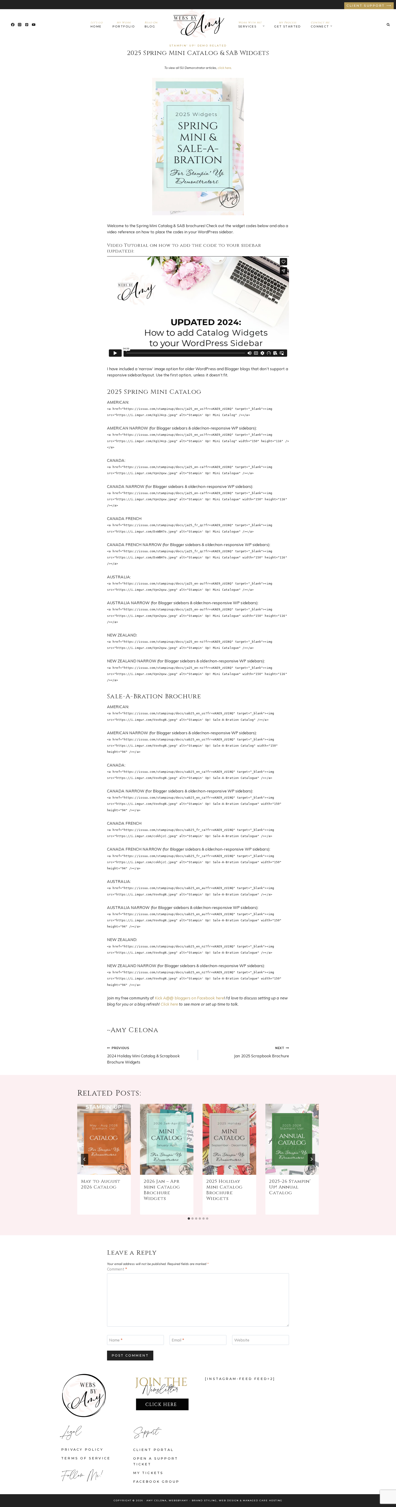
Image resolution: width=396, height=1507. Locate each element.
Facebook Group (156, 1482)
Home (97, 24)
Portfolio (124, 24)
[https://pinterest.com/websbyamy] (26, 24)
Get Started (287, 24)
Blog (151, 24)
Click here (169, 1004)
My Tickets (148, 1473)
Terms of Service (85, 1458)
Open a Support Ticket (155, 1461)
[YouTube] (33, 24)
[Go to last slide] (84, 1159)
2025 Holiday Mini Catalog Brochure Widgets (224, 1190)
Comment (117, 1269)
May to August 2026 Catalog (100, 1184)
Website (242, 1340)
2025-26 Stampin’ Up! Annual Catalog (290, 1187)
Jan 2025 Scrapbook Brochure (261, 1052)
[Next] (311, 1159)
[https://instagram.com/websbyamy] (19, 24)
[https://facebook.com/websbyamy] (12, 24)
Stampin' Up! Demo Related (198, 45)
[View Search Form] (388, 24)
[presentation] (104, 1139)
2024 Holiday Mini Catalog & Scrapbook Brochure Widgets (143, 1055)
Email (178, 1340)
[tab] (189, 1218)
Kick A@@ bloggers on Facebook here (189, 998)
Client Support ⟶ (369, 5)
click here (224, 68)
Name (116, 1340)
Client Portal (153, 1450)
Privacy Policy (82, 1449)
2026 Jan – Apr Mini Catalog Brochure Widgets (162, 1190)
